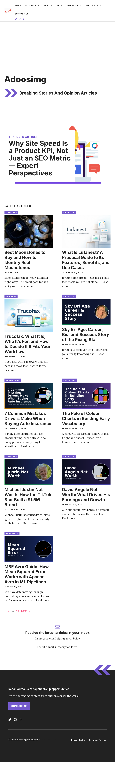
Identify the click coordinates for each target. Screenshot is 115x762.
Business (30, 5)
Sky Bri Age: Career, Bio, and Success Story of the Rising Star (85, 334)
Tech (60, 5)
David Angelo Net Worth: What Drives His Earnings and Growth (86, 494)
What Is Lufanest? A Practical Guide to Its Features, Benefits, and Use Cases (86, 260)
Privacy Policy (78, 740)
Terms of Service (98, 740)
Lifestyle (73, 5)
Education (69, 380)
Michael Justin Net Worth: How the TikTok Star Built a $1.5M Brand (27, 497)
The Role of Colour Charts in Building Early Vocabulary (86, 418)
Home (18, 5)
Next (25, 611)
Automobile (13, 380)
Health (48, 5)
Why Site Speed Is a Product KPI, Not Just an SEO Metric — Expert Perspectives (40, 158)
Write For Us (94, 5)
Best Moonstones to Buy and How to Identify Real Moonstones (24, 260)
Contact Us (22, 14)
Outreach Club (48, 739)
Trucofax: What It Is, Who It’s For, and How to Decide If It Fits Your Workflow (27, 344)
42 (18, 611)
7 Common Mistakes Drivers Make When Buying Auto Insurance (27, 418)
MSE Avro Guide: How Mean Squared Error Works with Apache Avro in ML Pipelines (26, 574)
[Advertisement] (57, 42)
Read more (27, 286)
